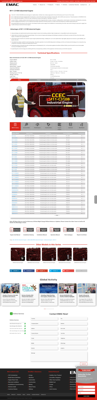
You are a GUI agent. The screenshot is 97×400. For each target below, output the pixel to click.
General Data (26, 127)
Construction (32, 382)
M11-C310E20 (15, 179)
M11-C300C (14, 163)
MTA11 (54, 239)
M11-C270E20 (15, 175)
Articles (65, 4)
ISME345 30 (14, 209)
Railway (31, 389)
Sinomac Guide (12, 386)
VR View (58, 80)
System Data (48, 127)
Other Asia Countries (54, 379)
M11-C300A (14, 159)
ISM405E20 (14, 198)
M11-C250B (14, 152)
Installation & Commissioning (15, 384)
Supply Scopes (59, 128)
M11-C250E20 (15, 173)
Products (50, 4)
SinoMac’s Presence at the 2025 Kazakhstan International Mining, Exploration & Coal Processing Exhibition (10, 296)
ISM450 (13, 205)
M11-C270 (14, 154)
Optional (70, 127)
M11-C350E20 (15, 183)
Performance (37, 127)
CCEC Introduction (12, 375)
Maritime (31, 377)
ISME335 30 (14, 207)
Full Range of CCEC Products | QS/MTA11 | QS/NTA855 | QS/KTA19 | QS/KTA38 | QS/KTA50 (76, 1)
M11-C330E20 (15, 181)
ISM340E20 (14, 192)
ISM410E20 (14, 200)
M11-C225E (14, 148)
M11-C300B (14, 161)
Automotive (32, 379)
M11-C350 (14, 171)
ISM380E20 (14, 194)
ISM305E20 (14, 188)
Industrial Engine (48, 239)
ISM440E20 (14, 202)
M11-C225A (14, 140)
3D (77, 80)
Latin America (53, 389)
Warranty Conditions (13, 382)
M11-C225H (14, 137)
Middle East (52, 382)
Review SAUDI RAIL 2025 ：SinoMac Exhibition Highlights (67, 296)
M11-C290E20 (15, 177)
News (58, 4)
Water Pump (32, 386)
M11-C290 (14, 156)
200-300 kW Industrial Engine (20, 239)
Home (35, 4)
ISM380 (13, 196)
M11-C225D (14, 146)
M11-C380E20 (15, 186)
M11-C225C (14, 144)
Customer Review (74, 4)
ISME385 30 (14, 211)
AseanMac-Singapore (55, 377)
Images (39, 80)
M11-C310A (14, 165)
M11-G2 (14, 135)
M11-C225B (14, 142)
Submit (84, 364)
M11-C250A (14, 150)
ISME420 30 (14, 213)
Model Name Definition (14, 377)
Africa (51, 386)
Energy (30, 375)
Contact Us (83, 4)
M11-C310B (14, 167)
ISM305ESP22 (15, 190)
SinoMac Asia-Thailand (55, 375)
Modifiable (81, 127)
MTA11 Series (15, 127)
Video (19, 80)
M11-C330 (14, 169)
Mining (30, 384)
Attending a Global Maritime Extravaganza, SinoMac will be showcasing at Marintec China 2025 (48, 296)
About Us (42, 4)
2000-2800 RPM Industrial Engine (35, 239)
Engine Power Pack (13, 379)
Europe (51, 384)
